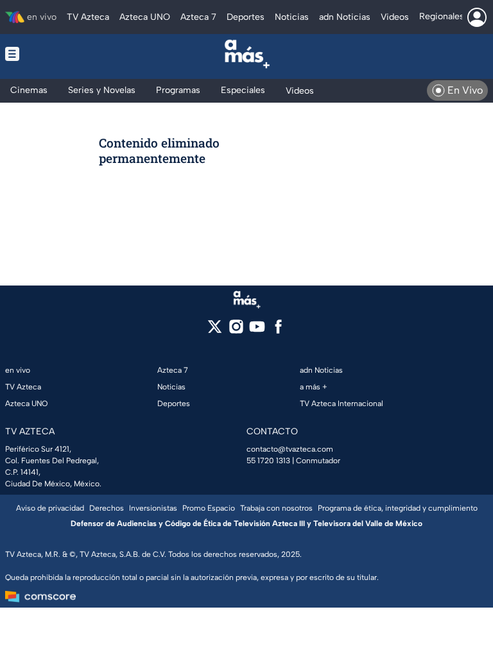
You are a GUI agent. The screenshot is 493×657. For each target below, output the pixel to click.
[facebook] (278, 331)
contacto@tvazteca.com (289, 449)
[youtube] (257, 331)
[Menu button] (52, 54)
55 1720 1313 (268, 460)
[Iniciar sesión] (477, 17)
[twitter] (215, 331)
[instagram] (236, 331)
